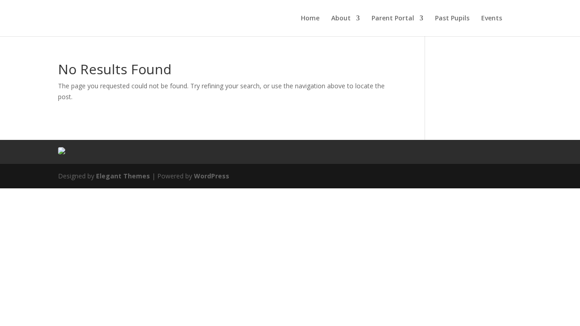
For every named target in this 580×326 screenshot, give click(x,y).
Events (491, 18)
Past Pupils (452, 18)
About (341, 18)
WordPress (211, 176)
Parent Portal (393, 18)
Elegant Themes (123, 176)
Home (310, 18)
